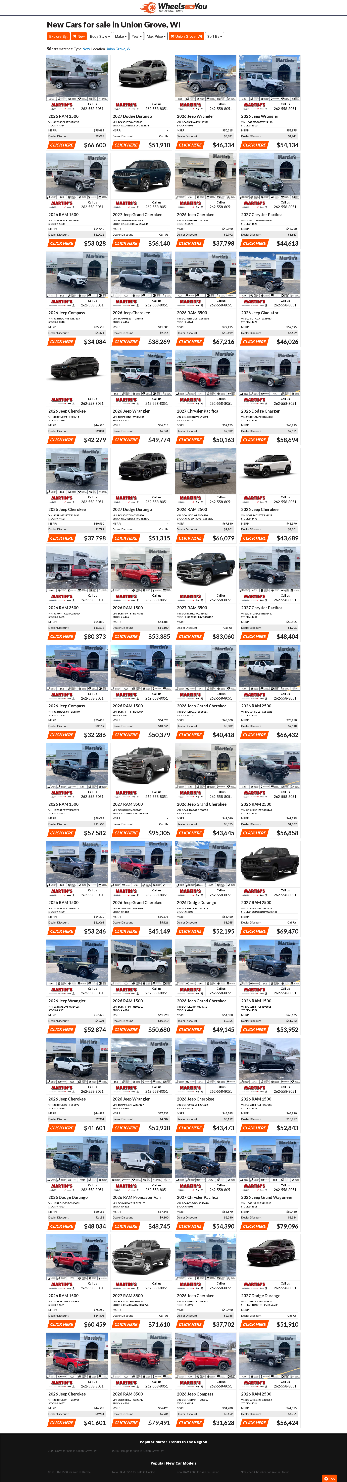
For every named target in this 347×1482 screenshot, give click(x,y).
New (81, 36)
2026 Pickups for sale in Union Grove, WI (138, 1451)
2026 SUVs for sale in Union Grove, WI (72, 1451)
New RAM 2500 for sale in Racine (198, 1472)
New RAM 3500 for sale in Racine (133, 1472)
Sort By (213, 36)
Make (120, 36)
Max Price (155, 36)
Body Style (99, 36)
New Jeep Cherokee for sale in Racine (265, 1472)
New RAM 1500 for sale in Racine (69, 1472)
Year (136, 36)
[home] (173, 7)
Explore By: (58, 36)
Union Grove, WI (188, 36)
